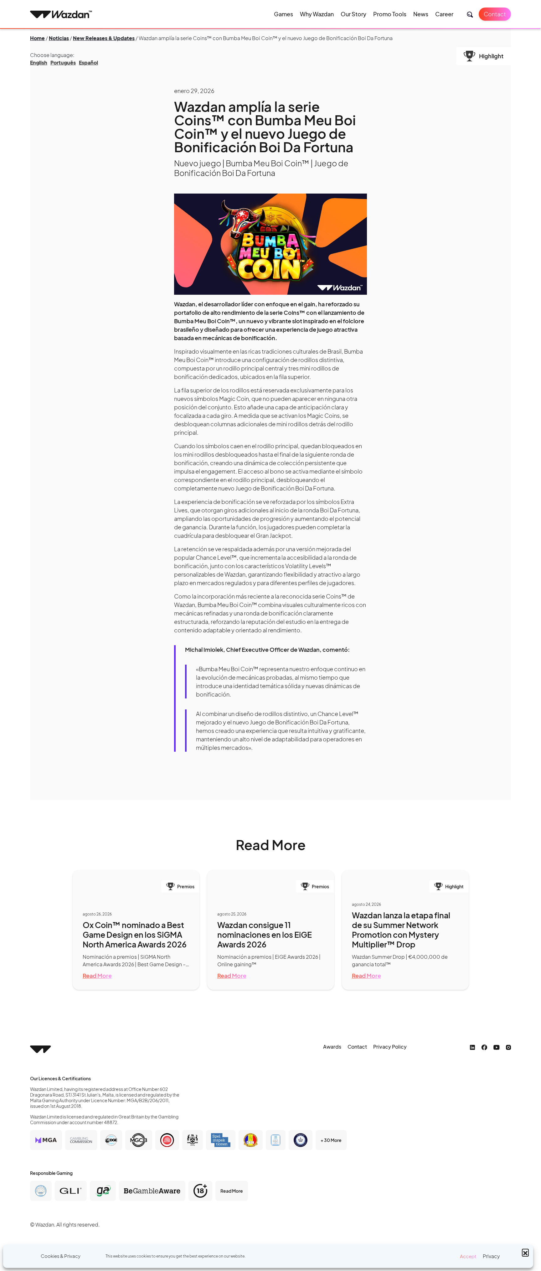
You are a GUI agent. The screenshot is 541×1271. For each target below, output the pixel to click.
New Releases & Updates (104, 38)
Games (283, 14)
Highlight (491, 56)
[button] (525, 1252)
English (38, 62)
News (420, 14)
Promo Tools (389, 14)
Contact (495, 14)
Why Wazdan (317, 14)
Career (444, 14)
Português (63, 62)
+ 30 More (331, 1140)
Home (37, 38)
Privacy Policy (390, 1046)
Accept (468, 1256)
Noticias (59, 38)
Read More (97, 975)
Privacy (491, 1256)
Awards (332, 1046)
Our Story (353, 14)
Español (88, 62)
